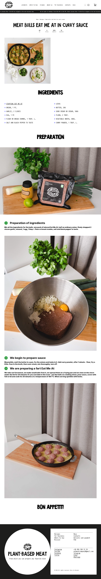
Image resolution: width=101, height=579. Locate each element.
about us (49, 5)
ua (85, 5)
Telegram (77, 553)
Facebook (57, 553)
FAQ (75, 540)
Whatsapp (77, 557)
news (74, 5)
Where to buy (59, 538)
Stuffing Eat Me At (14, 104)
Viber (76, 555)
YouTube (57, 551)
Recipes (57, 534)
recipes (42, 5)
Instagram (58, 549)
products (24, 5)
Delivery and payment (82, 538)
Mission (57, 540)
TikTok (56, 555)
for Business (59, 536)
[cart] (95, 5)
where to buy (33, 5)
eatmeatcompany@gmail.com (83, 551)
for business (59, 5)
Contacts (77, 536)
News (75, 534)
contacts (67, 5)
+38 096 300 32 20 (81, 549)
